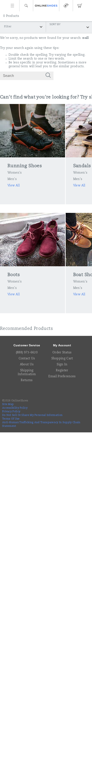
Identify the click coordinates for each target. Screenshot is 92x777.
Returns (27, 380)
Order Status (62, 352)
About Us (27, 364)
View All (13, 185)
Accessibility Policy (15, 408)
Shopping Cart (62, 358)
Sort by (55, 24)
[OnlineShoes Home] (46, 6)
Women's (14, 172)
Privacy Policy (11, 411)
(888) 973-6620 (27, 352)
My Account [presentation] (62, 345)
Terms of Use (11, 419)
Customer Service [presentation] (26, 345)
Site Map (8, 404)
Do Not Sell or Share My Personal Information (32, 415)
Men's (12, 179)
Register (62, 370)
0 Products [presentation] (11, 16)
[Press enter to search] (48, 76)
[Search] (26, 5)
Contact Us (27, 358)
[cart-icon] (80, 5)
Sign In (62, 364)
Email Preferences (62, 376)
